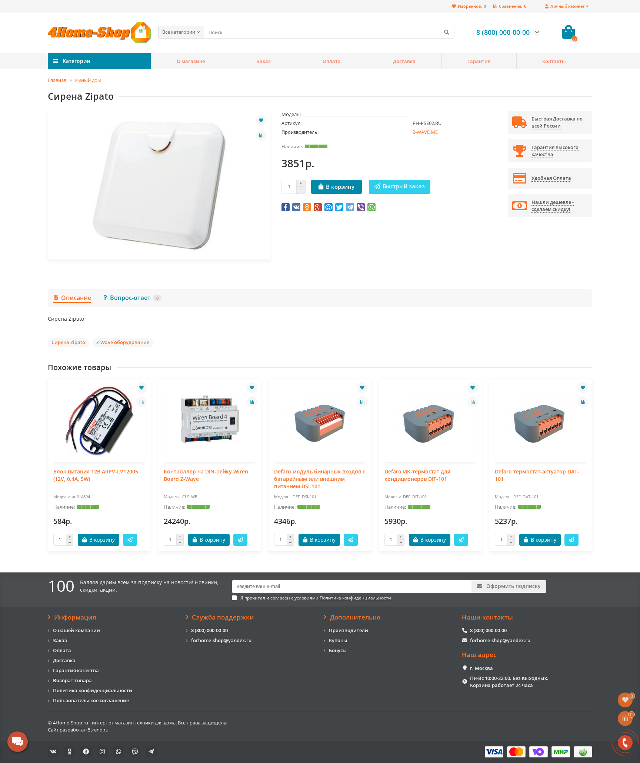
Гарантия (478, 61)
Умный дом (87, 80)
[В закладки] (261, 120)
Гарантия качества (76, 670)
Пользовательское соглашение (91, 700)
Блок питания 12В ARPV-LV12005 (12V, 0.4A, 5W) (95, 475)
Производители (348, 630)
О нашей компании (76, 630)
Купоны (338, 640)
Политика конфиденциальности (92, 690)
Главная (57, 80)
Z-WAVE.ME (425, 132)
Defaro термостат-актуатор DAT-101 (537, 475)
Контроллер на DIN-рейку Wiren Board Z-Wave (206, 475)
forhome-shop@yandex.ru (221, 640)
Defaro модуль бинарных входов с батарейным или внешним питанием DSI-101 (319, 479)
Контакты (554, 61)
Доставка (404, 61)
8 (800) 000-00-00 (209, 630)
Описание (76, 298)
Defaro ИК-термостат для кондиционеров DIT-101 (417, 475)
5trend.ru (98, 729)
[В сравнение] (261, 135)
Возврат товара (72, 680)
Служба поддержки (223, 617)
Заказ (264, 61)
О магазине (191, 61)
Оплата (332, 61)
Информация (75, 617)
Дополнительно (355, 617)
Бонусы (338, 650)
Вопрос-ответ (134, 298)
